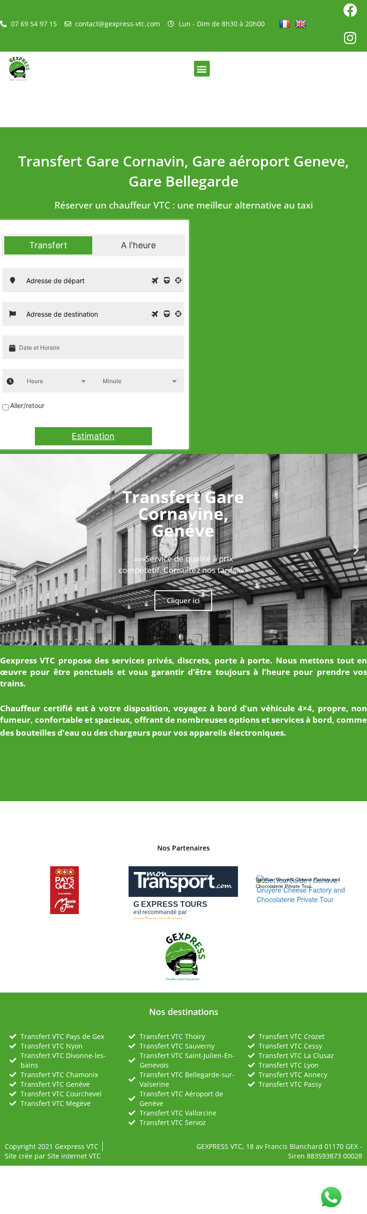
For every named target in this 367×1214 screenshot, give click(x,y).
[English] (302, 23)
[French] (286, 23)
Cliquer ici (183, 600)
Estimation (93, 436)
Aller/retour (27, 405)
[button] (202, 69)
